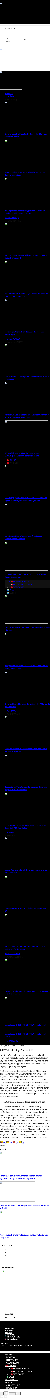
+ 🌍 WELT (10, 590)
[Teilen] (6, 1393)
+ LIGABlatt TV (11, 1041)
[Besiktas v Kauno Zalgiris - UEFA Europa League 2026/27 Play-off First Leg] (26, 206)
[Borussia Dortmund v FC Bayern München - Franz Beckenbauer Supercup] (26, 699)
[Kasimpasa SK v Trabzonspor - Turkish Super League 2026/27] (26, 570)
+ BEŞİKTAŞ (10, 96)
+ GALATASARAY (12, 339)
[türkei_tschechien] (26, 744)
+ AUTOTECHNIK (12, 953)
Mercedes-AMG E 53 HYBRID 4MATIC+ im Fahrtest (25, 1025)
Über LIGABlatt (9, 1329)
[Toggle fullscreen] (12, 1393)
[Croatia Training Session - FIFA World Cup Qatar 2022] (26, 289)
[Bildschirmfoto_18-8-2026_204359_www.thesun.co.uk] (26, 903)
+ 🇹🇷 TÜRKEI (10, 460)
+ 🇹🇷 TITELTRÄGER (16, 587)
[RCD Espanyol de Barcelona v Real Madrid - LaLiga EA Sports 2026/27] (26, 661)
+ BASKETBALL (11, 711)
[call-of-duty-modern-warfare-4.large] (26, 865)
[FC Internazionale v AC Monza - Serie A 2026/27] (26, 623)
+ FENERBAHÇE (12, 217)
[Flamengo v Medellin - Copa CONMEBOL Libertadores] (26, 531)
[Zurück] (1, 1396)
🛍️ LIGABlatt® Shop (11, 1339)
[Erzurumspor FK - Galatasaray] (26, 448)
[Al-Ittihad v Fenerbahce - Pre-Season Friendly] (26, 493)
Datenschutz (9, 1331)
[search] (25, 39)
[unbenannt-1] (26, 1020)
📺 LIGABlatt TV (10, 1335)
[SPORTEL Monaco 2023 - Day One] (26, 821)
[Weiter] (5, 1396)
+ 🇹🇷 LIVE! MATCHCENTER (19, 581)
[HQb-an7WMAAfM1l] (26, 129)
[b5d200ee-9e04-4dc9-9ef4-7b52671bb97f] (26, 167)
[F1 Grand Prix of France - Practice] (26, 986)
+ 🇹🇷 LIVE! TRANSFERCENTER (20, 584)
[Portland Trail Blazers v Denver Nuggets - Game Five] (26, 782)
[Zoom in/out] (18, 1393)
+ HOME (9, 93)
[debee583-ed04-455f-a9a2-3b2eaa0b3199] (26, 942)
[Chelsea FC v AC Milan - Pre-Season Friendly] (26, 372)
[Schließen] (2, 1393)
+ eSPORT (9, 832)
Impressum (8, 1333)
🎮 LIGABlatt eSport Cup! (13, 1337)
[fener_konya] (26, 250)
